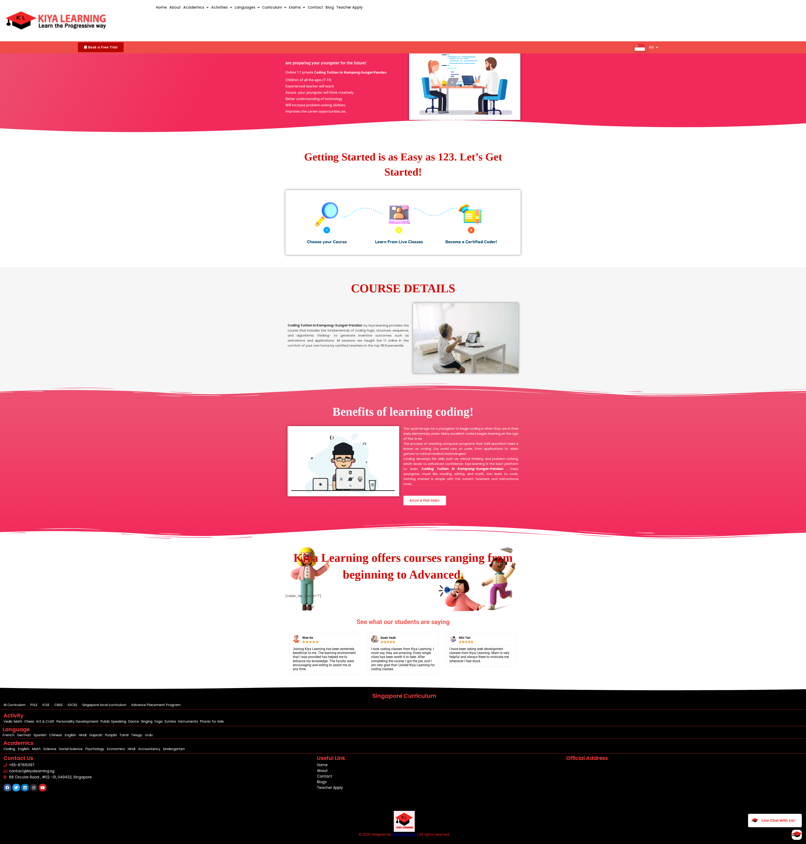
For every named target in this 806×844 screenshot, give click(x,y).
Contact (315, 7)
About (175, 7)
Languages (245, 7)
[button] (101, 47)
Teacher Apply (349, 7)
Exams (295, 7)
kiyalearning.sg (404, 834)
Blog (330, 7)
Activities (219, 7)
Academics (193, 7)
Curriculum (272, 7)
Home (161, 7)
